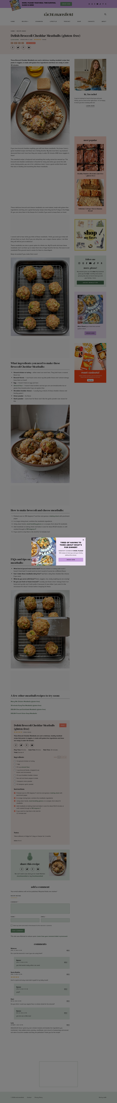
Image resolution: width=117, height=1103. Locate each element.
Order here (71, 560)
